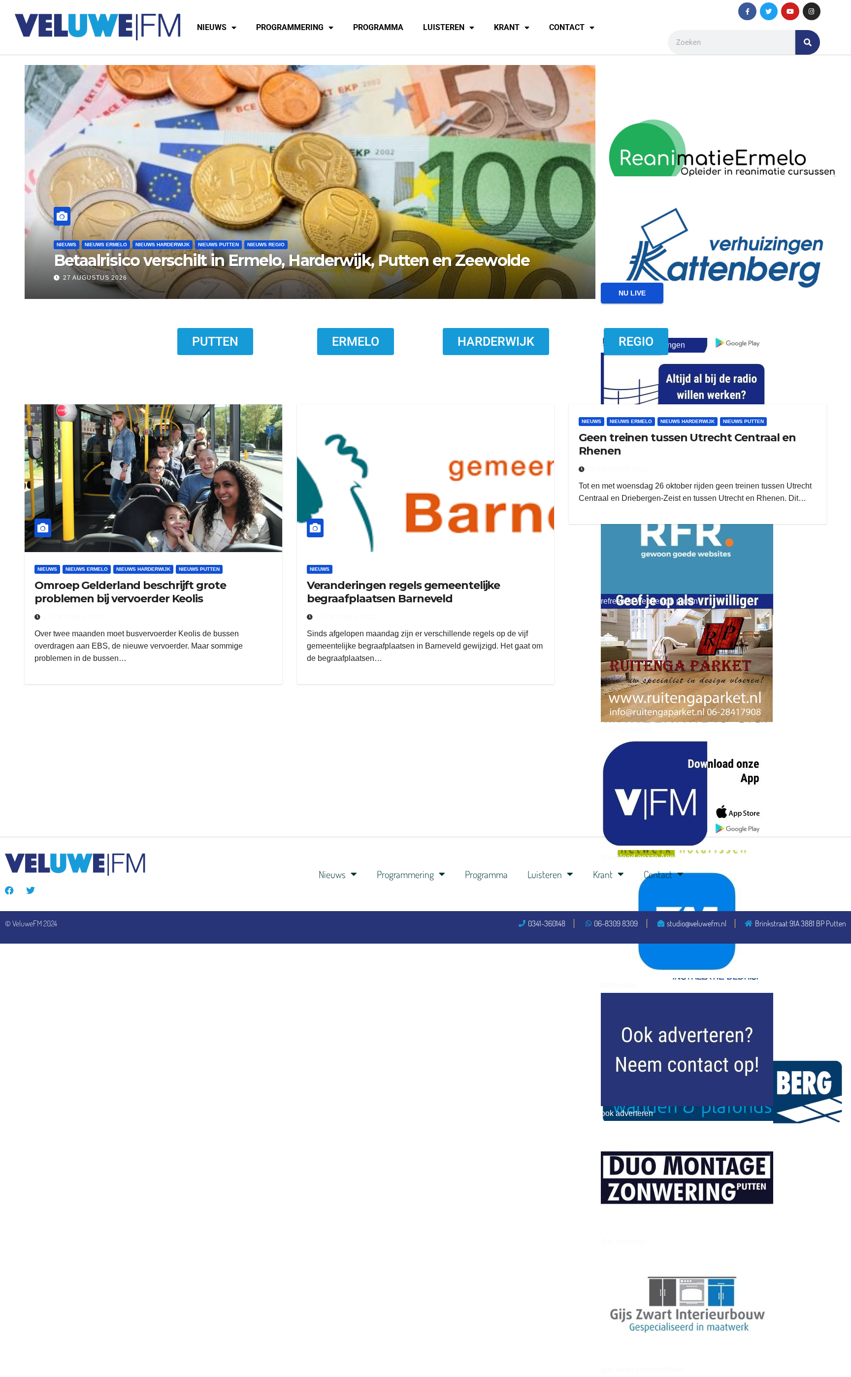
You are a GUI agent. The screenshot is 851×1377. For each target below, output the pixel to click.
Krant (507, 27)
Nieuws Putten (218, 244)
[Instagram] (811, 11)
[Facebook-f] (747, 11)
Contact (567, 27)
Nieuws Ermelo (106, 244)
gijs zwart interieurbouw (642, 1369)
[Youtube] (790, 11)
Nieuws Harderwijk (162, 244)
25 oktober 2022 (73, 617)
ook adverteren (627, 1113)
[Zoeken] (807, 42)
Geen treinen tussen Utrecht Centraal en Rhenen (687, 444)
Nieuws (212, 27)
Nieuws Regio (266, 244)
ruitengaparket (626, 729)
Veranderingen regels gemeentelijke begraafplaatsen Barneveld (403, 592)
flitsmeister (619, 985)
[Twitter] (769, 11)
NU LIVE (632, 293)
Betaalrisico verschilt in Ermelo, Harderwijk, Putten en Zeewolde (292, 260)
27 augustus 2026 (95, 277)
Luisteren (443, 27)
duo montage (624, 1241)
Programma (378, 27)
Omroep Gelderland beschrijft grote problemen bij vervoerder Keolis (130, 592)
